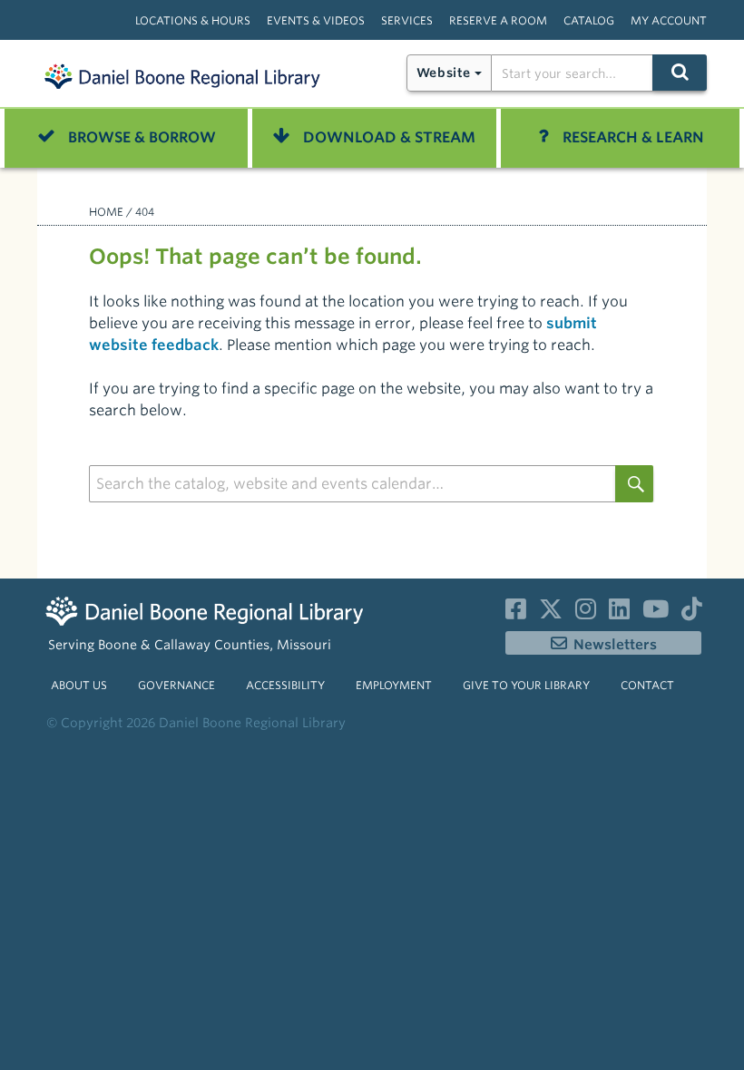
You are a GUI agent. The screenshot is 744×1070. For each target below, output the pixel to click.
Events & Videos (316, 20)
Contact (647, 685)
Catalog (588, 20)
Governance (176, 685)
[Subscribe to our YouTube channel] (655, 613)
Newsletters (615, 645)
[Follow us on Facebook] (515, 613)
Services (407, 20)
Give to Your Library (526, 685)
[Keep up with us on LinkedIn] (619, 613)
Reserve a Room (498, 20)
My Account (669, 20)
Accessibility (285, 685)
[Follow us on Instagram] (585, 613)
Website (443, 72)
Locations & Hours (192, 20)
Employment (394, 685)
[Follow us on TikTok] (691, 613)
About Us (79, 685)
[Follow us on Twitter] (551, 613)
